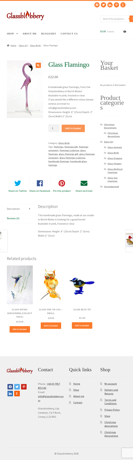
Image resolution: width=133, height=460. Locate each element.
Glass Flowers (114, 163)
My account (110, 383)
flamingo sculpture (69, 150)
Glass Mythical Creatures (115, 171)
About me (30, 33)
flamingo (58, 146)
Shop (10, 33)
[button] (38, 65)
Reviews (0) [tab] (13, 218)
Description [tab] (13, 208)
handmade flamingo (58, 161)
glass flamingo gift (68, 154)
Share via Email (84, 190)
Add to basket (73, 128)
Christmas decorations (114, 135)
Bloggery (48, 33)
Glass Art (23, 45)
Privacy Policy (112, 409)
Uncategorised (111, 186)
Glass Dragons (115, 158)
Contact (77, 402)
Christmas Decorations (110, 126)
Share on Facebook (39, 190)
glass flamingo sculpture (72, 157)
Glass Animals (115, 147)
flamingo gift (71, 146)
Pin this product (62, 190)
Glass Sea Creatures (112, 179)
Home (13, 45)
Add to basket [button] (20, 329)
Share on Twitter (17, 190)
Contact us (69, 33)
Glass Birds (35, 45)
